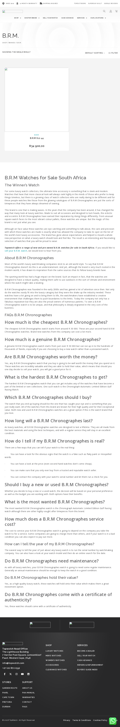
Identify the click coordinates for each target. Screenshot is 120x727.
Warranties (28, 697)
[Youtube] (22, 674)
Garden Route (9, 688)
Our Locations (96, 18)
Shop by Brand (30, 18)
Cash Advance (67, 18)
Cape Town (8, 697)
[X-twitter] (10, 674)
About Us (27, 688)
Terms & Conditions (81, 720)
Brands (12, 42)
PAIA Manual (28, 693)
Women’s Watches (55, 660)
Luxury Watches (54, 651)
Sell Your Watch (50, 18)
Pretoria (7, 702)
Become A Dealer (86, 651)
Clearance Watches (56, 670)
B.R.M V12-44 (37, 138)
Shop (16, 18)
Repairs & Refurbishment (90, 665)
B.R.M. (36, 135)
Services (81, 18)
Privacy (66, 720)
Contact (27, 702)
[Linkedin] (28, 674)
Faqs (24, 707)
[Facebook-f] (4, 674)
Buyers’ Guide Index (87, 670)
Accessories (52, 665)
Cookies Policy (100, 720)
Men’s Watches (53, 656)
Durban (6, 707)
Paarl (5, 693)
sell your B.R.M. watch (16, 250)
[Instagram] (16, 674)
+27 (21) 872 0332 (11, 668)
